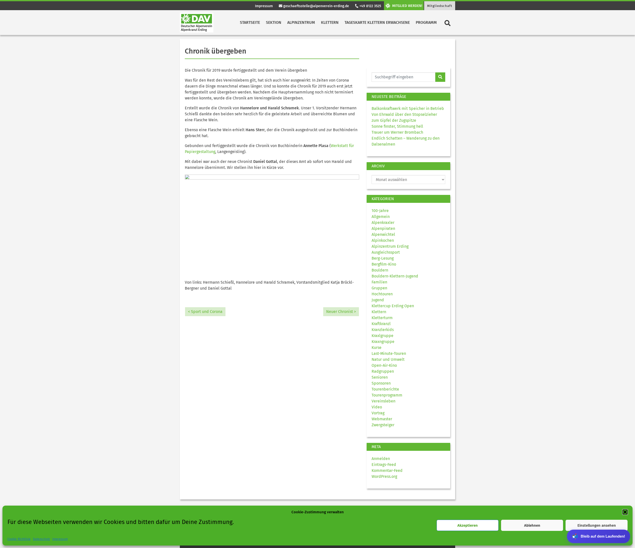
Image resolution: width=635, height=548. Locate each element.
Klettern (330, 22)
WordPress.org (384, 476)
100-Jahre (380, 210)
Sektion (273, 22)
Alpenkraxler (383, 222)
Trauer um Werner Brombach (397, 132)
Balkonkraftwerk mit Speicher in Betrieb (408, 108)
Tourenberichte (385, 389)
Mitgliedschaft (439, 6)
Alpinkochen (383, 240)
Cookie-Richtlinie (19, 539)
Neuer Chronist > (341, 311)
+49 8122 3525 (369, 6)
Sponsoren (381, 383)
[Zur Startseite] (196, 22)
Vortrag (378, 413)
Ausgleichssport (386, 252)
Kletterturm (382, 317)
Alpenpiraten (383, 228)
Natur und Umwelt (388, 359)
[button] (625, 512)
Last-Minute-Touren (389, 353)
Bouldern (380, 270)
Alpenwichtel (383, 234)
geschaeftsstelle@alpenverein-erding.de (315, 6)
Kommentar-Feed (387, 470)
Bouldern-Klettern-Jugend (395, 276)
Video (377, 407)
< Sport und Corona (205, 311)
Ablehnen (532, 525)
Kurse (376, 347)
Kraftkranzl (381, 323)
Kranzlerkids (383, 329)
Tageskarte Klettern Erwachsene (377, 22)
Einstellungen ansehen (596, 525)
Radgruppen (383, 371)
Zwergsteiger (383, 425)
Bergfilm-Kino (384, 264)
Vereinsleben (383, 401)
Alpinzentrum (301, 22)
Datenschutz (41, 539)
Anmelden (381, 458)
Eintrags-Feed (384, 464)
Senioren (380, 377)
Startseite (250, 22)
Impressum (60, 539)
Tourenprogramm (387, 395)
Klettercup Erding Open (393, 306)
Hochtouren (382, 294)
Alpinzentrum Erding (390, 246)
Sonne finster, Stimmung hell (397, 126)
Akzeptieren (467, 525)
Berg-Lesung (383, 258)
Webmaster (382, 419)
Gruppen (379, 288)
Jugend (378, 300)
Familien (379, 282)
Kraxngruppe (383, 341)
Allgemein (381, 216)
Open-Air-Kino (384, 365)
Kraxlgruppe (382, 335)
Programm (426, 22)
